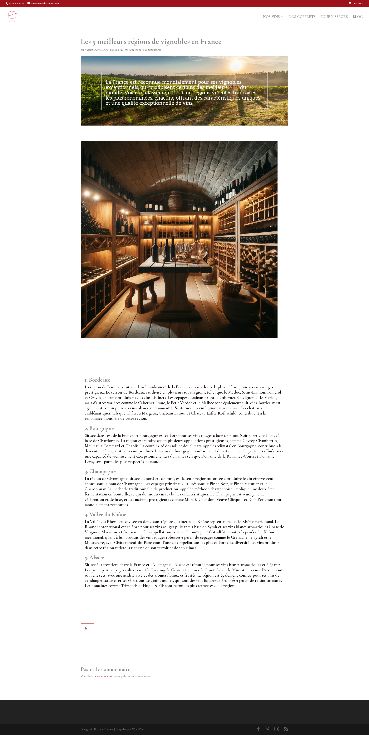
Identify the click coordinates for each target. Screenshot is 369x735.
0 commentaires (152, 49)
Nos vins (271, 17)
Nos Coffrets (302, 17)
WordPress (139, 729)
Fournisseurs (334, 17)
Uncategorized (133, 49)
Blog (358, 17)
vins (234, 87)
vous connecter (104, 676)
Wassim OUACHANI (96, 49)
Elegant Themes (103, 729)
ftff (87, 628)
